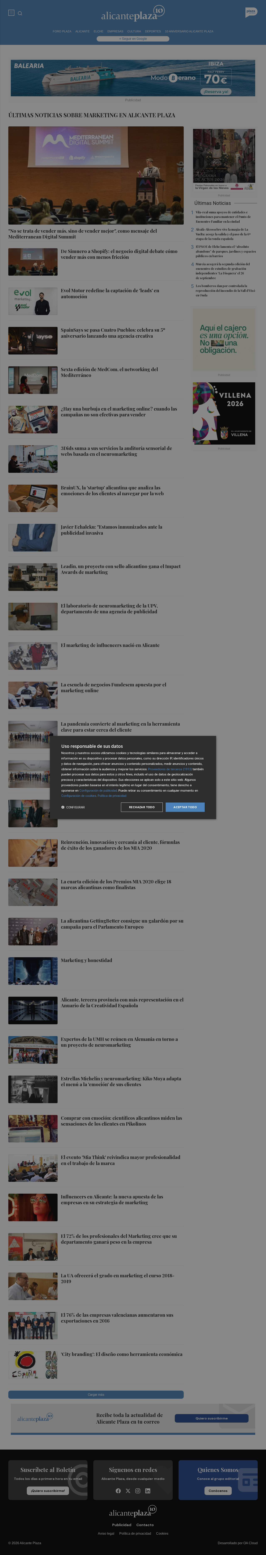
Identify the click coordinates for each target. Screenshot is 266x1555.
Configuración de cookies (78, 796)
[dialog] (133, 777)
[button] (73, 807)
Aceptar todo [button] (185, 807)
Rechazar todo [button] (142, 807)
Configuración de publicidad (98, 790)
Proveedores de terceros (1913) (170, 769)
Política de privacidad (112, 796)
